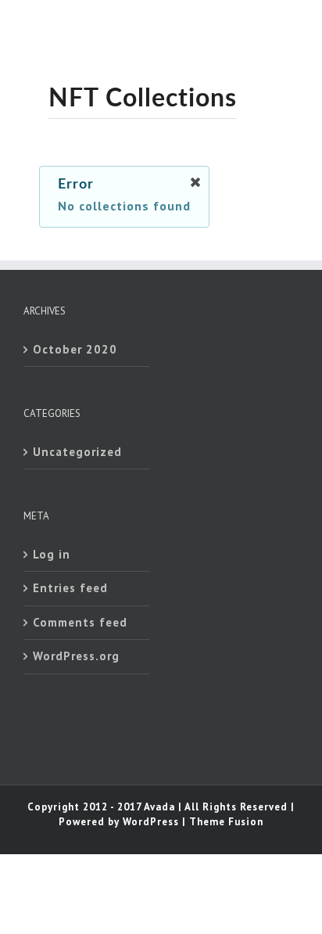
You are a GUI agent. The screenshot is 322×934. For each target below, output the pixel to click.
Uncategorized (77, 451)
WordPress (151, 821)
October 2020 (75, 349)
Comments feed (80, 622)
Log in (51, 554)
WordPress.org (76, 655)
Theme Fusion (226, 821)
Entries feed (70, 587)
